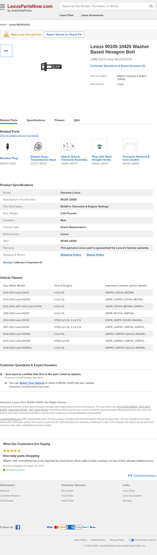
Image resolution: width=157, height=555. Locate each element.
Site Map (127, 500)
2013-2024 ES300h (127, 407)
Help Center (67, 500)
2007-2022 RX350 (38, 410)
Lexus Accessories (92, 15)
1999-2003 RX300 (18, 410)
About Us (5, 490)
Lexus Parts (67, 15)
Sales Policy (80, 540)
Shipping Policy (71, 254)
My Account (67, 490)
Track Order (67, 495)
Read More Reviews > (145, 475)
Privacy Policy (117, 540)
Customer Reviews (10, 495)
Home (3, 24)
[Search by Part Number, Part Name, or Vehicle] (151, 6)
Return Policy (95, 254)
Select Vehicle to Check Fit (64, 34)
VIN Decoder (6, 500)
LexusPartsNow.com (10, 419)
